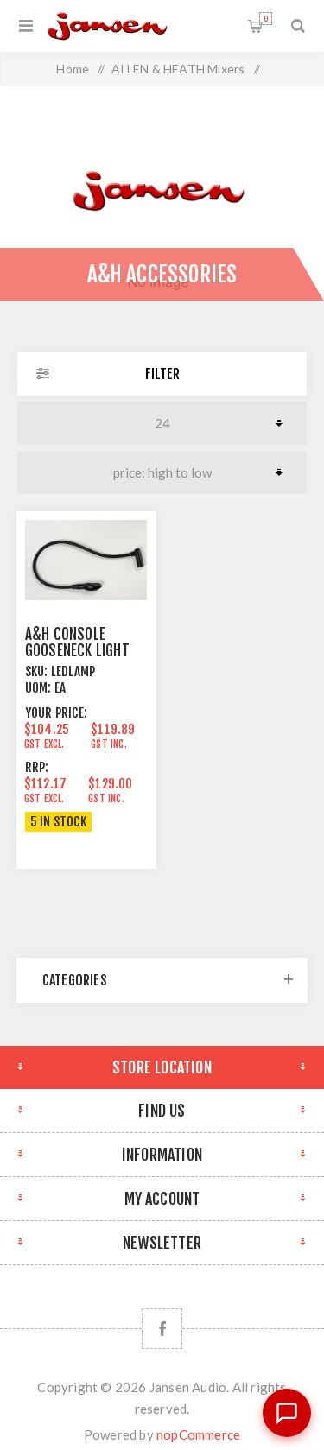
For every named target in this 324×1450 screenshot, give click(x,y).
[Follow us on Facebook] (162, 1328)
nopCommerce (198, 1434)
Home (72, 68)
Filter (162, 374)
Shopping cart (266, 18)
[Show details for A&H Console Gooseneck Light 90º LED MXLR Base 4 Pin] (86, 560)
